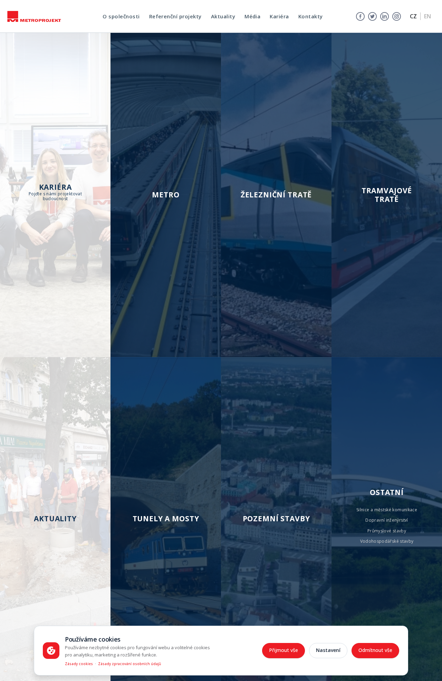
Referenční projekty (175, 16)
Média (252, 16)
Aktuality (223, 16)
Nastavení (328, 650)
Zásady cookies (79, 663)
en (427, 16)
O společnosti (121, 16)
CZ (413, 16)
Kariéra (279, 16)
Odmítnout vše (375, 650)
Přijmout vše (283, 650)
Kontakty (310, 16)
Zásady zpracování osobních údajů (129, 663)
